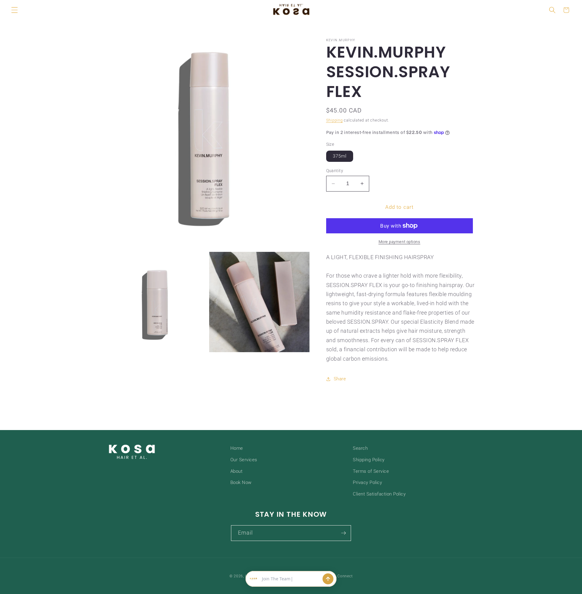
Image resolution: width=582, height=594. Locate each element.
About (236, 471)
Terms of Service (371, 471)
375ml (340, 156)
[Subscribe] (343, 533)
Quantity (334, 170)
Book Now (241, 482)
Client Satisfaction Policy (379, 494)
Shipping (334, 120)
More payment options (399, 241)
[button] (14, 10)
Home (236, 448)
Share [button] (340, 379)
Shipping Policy (369, 459)
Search (360, 448)
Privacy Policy (367, 482)
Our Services (243, 459)
